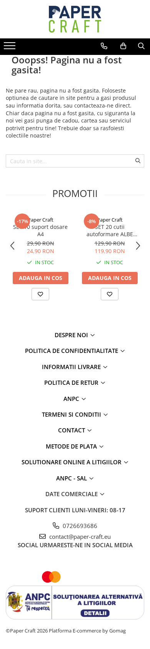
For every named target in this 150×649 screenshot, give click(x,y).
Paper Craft (40, 219)
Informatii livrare (72, 367)
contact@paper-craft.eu (79, 536)
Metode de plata (72, 446)
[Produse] (10, 48)
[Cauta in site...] (141, 46)
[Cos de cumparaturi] (123, 46)
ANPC (72, 398)
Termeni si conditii (72, 414)
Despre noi (72, 335)
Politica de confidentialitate (72, 350)
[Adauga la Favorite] (40, 294)
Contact (72, 430)
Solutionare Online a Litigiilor (72, 462)
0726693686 (79, 526)
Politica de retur (72, 382)
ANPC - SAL (72, 478)
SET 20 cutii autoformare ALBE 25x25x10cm (110, 230)
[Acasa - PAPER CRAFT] (75, 19)
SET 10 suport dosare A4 (40, 230)
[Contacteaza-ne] (104, 46)
